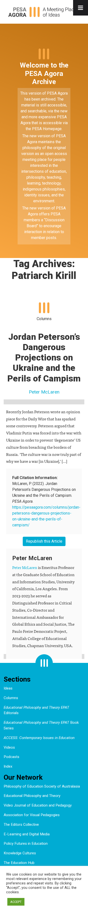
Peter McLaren (44, 392)
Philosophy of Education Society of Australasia (42, 786)
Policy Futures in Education (26, 843)
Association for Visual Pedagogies (32, 815)
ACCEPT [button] (16, 902)
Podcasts (11, 757)
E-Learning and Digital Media (27, 834)
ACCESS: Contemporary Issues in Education (39, 738)
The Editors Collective (21, 824)
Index (8, 766)
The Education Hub (19, 863)
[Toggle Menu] (80, 8)
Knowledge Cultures (20, 853)
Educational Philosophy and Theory (32, 795)
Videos (9, 747)
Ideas (8, 688)
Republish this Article (44, 541)
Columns (11, 698)
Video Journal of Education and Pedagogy (38, 805)
